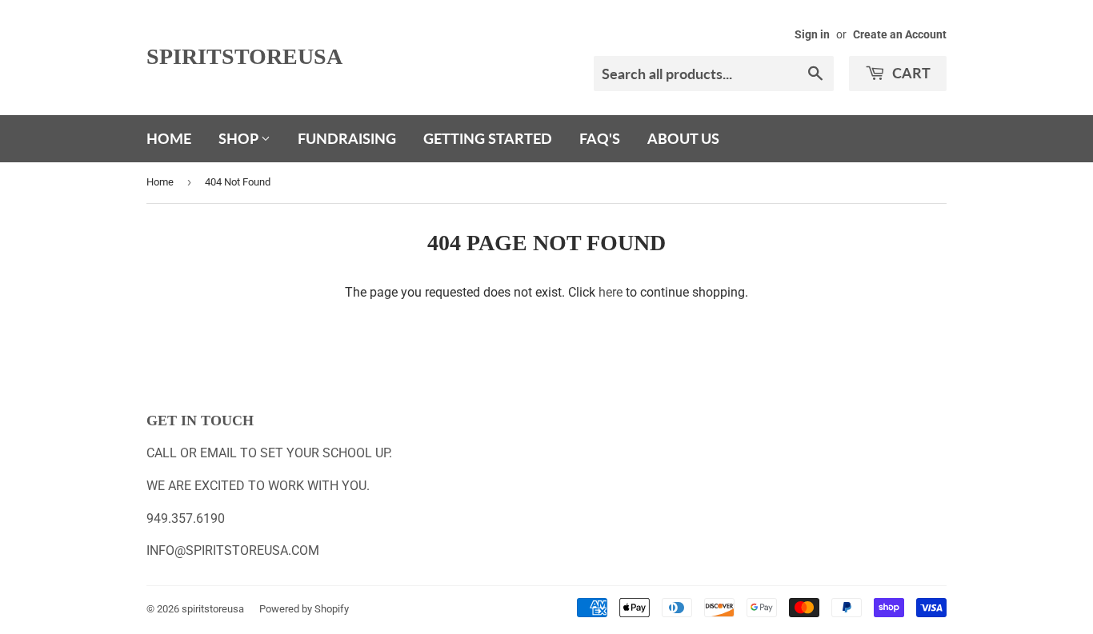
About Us (683, 138)
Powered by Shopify (304, 609)
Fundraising (347, 138)
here (611, 292)
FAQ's (599, 138)
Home (168, 138)
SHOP (239, 138)
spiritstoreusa (244, 56)
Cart (910, 73)
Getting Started (487, 138)
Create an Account (900, 34)
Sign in (812, 34)
